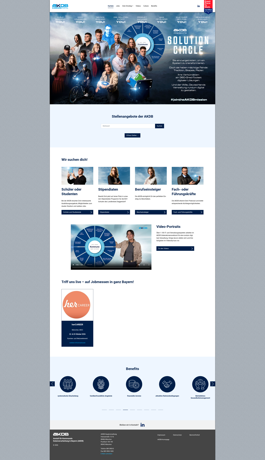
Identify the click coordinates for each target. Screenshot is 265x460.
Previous (52, 383)
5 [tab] (132, 409)
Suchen (159, 126)
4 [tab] (125, 409)
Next (212, 383)
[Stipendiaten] (114, 176)
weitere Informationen (77, 343)
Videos (138, 6)
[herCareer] (77, 305)
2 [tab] (111, 409)
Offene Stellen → (132, 135)
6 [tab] (139, 409)
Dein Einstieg (127, 6)
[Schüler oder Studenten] (77, 176)
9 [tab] (160, 409)
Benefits (154, 6)
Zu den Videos (163, 248)
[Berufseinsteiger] (151, 176)
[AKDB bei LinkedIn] (198, 6)
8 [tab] (153, 409)
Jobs (118, 6)
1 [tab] (104, 409)
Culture (146, 6)
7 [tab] (146, 409)
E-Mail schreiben (106, 454)
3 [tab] (118, 409)
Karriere (110, 6)
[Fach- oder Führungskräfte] (188, 176)
